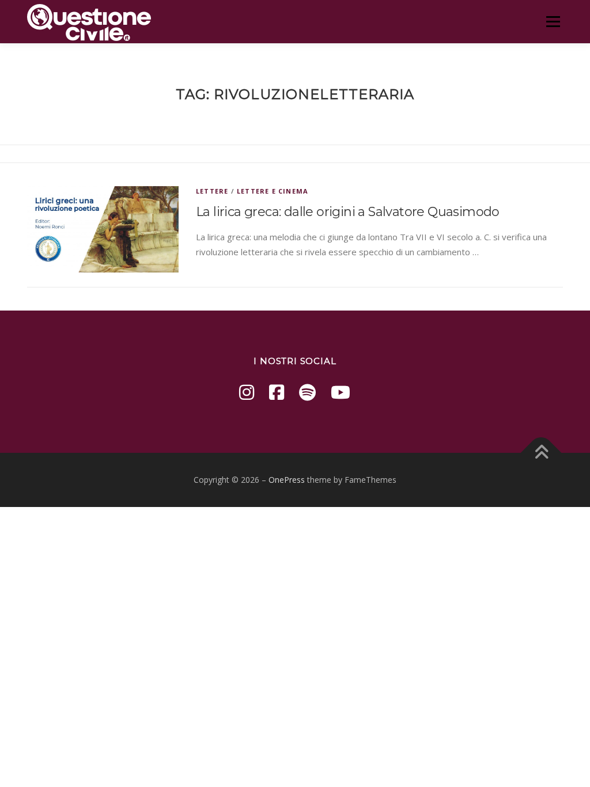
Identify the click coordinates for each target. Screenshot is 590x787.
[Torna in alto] (541, 453)
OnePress (286, 479)
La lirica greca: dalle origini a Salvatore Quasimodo (348, 212)
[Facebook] (276, 392)
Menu (553, 21)
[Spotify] (307, 392)
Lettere (212, 191)
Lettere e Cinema (272, 191)
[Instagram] (246, 392)
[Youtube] (340, 392)
